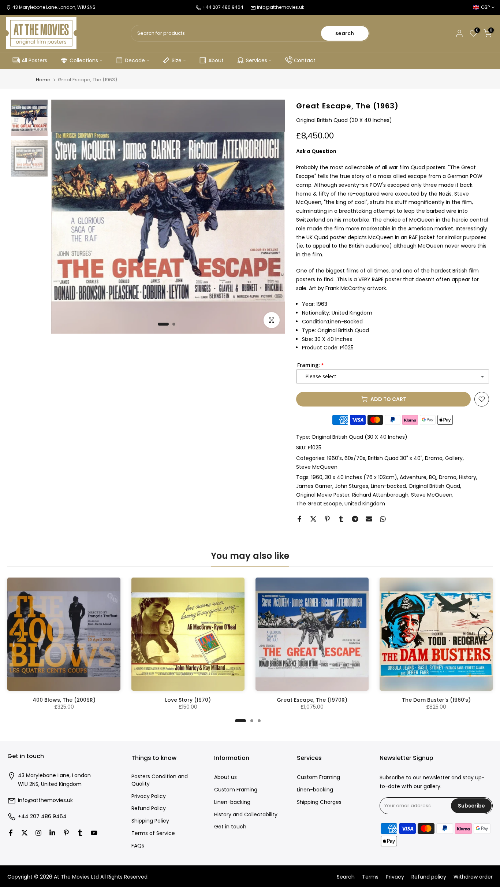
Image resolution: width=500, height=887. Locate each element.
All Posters (34, 60)
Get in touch (230, 826)
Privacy (395, 876)
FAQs (137, 845)
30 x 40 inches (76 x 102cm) (361, 477)
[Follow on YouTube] (94, 832)
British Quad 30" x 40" (395, 458)
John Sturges (351, 486)
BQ (432, 477)
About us (225, 777)
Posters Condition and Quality (159, 780)
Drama (434, 458)
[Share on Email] (369, 519)
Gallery (454, 458)
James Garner (314, 486)
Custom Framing (235, 789)
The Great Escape (319, 503)
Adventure (413, 477)
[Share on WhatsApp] (383, 519)
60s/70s (354, 458)
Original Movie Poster (323, 494)
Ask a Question (316, 151)
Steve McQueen (316, 467)
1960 (316, 477)
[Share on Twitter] (313, 519)
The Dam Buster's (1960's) (436, 700)
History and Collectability (245, 814)
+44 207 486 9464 (42, 816)
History (467, 477)
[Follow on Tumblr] (80, 832)
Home (43, 79)
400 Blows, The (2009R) (64, 700)
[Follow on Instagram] (38, 832)
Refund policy (428, 876)
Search (346, 876)
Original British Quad (434, 486)
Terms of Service (153, 833)
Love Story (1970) (188, 700)
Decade (135, 60)
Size (177, 60)
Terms (370, 876)
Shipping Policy (150, 820)
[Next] (485, 634)
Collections (84, 60)
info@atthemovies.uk (280, 7)
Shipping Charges (319, 802)
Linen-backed (388, 486)
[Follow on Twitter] (24, 832)
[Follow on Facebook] (10, 832)
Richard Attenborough (380, 494)
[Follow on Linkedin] (52, 832)
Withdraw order (473, 876)
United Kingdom (364, 503)
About (216, 60)
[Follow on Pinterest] (66, 832)
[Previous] (14, 634)
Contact (305, 60)
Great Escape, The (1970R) (312, 700)
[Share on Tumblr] (341, 519)
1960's (334, 458)
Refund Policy (148, 808)
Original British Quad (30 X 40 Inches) (359, 437)
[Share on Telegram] (355, 519)
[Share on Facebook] (299, 519)
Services (256, 60)
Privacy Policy (148, 796)
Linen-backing (232, 802)
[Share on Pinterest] (327, 519)
